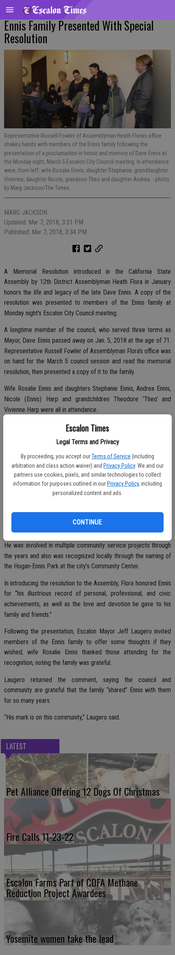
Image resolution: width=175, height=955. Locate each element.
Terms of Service (111, 456)
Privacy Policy (119, 465)
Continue (87, 522)
